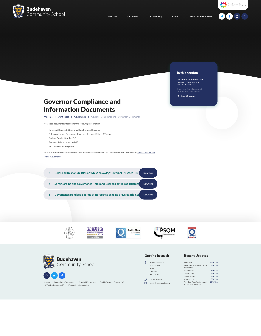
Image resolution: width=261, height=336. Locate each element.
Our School (63, 116)
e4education (83, 285)
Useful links (200, 270)
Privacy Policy (119, 282)
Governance (80, 116)
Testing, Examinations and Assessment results (200, 283)
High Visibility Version (87, 282)
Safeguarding (200, 276)
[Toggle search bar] (244, 16)
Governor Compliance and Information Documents (115, 116)
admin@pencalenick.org (160, 283)
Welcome (48, 116)
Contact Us (200, 279)
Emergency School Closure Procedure (200, 266)
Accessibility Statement (64, 282)
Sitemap (47, 282)
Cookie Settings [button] (107, 282)
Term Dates (200, 273)
